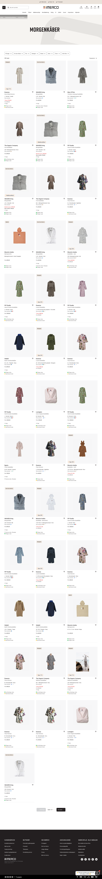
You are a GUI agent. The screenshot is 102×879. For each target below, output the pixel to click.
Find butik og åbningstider (29, 843)
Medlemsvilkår (81, 849)
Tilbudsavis (25, 849)
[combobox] (51, 809)
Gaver (64, 12)
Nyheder (77, 12)
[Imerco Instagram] (85, 859)
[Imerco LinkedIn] (96, 859)
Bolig (52, 12)
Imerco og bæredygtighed (66, 843)
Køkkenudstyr (36, 12)
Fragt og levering (8, 849)
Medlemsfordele (82, 846)
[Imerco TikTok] (89, 859)
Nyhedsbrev (81, 852)
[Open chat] (4, 7)
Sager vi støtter (63, 855)
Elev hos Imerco (45, 846)
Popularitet (92, 58)
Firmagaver (44, 843)
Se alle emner (7, 855)
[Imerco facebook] (82, 859)
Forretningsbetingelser (65, 849)
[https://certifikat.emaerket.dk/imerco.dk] (96, 877)
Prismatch (25, 846)
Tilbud (29, 12)
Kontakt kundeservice (9, 843)
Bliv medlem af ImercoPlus (84, 843)
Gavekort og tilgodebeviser (10, 852)
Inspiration (70, 12)
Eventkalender (81, 855)
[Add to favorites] (32, 92)
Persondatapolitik (64, 846)
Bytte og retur (7, 846)
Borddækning (45, 12)
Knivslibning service (27, 852)
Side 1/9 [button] (50, 810)
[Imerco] (51, 7)
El (55, 12)
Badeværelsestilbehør (10, 17)
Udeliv (59, 12)
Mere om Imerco (45, 855)
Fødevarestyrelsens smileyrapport (67, 852)
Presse (43, 852)
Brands (24, 12)
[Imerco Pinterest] (93, 859)
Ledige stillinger (44, 849)
